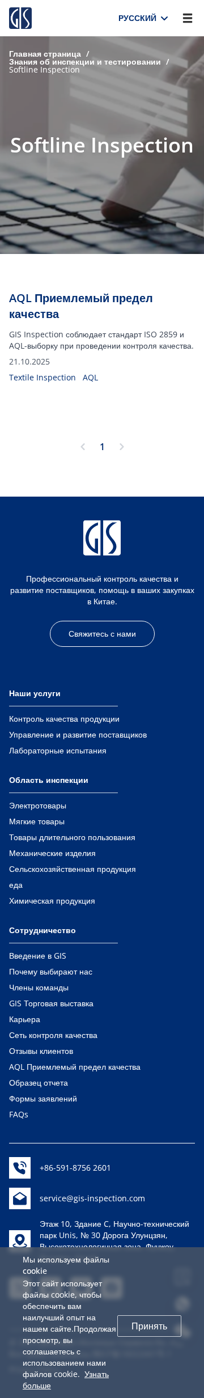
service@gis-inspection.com (92, 1198)
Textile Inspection (42, 377)
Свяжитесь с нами (102, 633)
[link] (45, 54)
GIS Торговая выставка (51, 1003)
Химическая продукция (52, 900)
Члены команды (39, 987)
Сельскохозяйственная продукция (72, 868)
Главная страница (45, 53)
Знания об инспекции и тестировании (85, 61)
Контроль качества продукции (64, 718)
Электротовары (37, 805)
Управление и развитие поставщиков (78, 734)
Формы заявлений (43, 1098)
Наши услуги (35, 693)
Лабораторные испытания (58, 750)
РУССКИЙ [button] (141, 17)
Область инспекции (48, 779)
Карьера (24, 1019)
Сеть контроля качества (53, 1035)
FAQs (18, 1114)
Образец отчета (38, 1082)
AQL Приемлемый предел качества (75, 1066)
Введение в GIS (37, 955)
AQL (90, 377)
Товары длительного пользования (72, 837)
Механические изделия (52, 853)
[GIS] (20, 17)
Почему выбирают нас (50, 971)
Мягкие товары (37, 821)
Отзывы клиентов (41, 1050)
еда (16, 884)
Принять (149, 1326)
